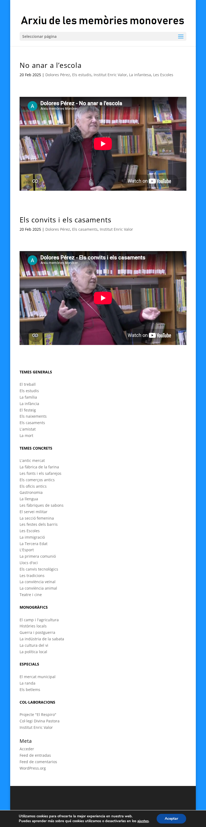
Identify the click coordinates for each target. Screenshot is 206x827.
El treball (28, 384)
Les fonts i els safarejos (40, 473)
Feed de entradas (35, 755)
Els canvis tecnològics (39, 569)
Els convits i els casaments (65, 220)
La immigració (32, 537)
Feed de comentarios (38, 761)
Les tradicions (32, 575)
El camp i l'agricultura (39, 619)
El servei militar (33, 511)
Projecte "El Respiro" (38, 714)
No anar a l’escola (51, 65)
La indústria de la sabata (42, 638)
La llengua (29, 498)
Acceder (27, 748)
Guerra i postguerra (37, 632)
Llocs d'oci (29, 562)
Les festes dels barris (39, 524)
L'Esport (27, 549)
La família (28, 397)
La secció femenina (37, 518)
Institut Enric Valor (110, 74)
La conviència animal (38, 588)
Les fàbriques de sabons (42, 505)
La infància (29, 403)
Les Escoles (163, 74)
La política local (33, 651)
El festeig (28, 410)
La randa (27, 683)
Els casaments (85, 229)
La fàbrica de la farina (39, 466)
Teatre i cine (31, 594)
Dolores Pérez (57, 74)
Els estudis (81, 74)
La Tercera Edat (33, 543)
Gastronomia (31, 492)
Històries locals (33, 625)
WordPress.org (33, 768)
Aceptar (171, 818)
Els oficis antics (33, 486)
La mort (26, 435)
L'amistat (28, 429)
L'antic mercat (32, 460)
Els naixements (33, 416)
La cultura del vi (34, 645)
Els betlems (30, 689)
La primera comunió (38, 556)
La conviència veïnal (38, 581)
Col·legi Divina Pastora (40, 720)
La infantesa (140, 74)
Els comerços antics (37, 479)
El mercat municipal (38, 676)
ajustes (143, 821)
